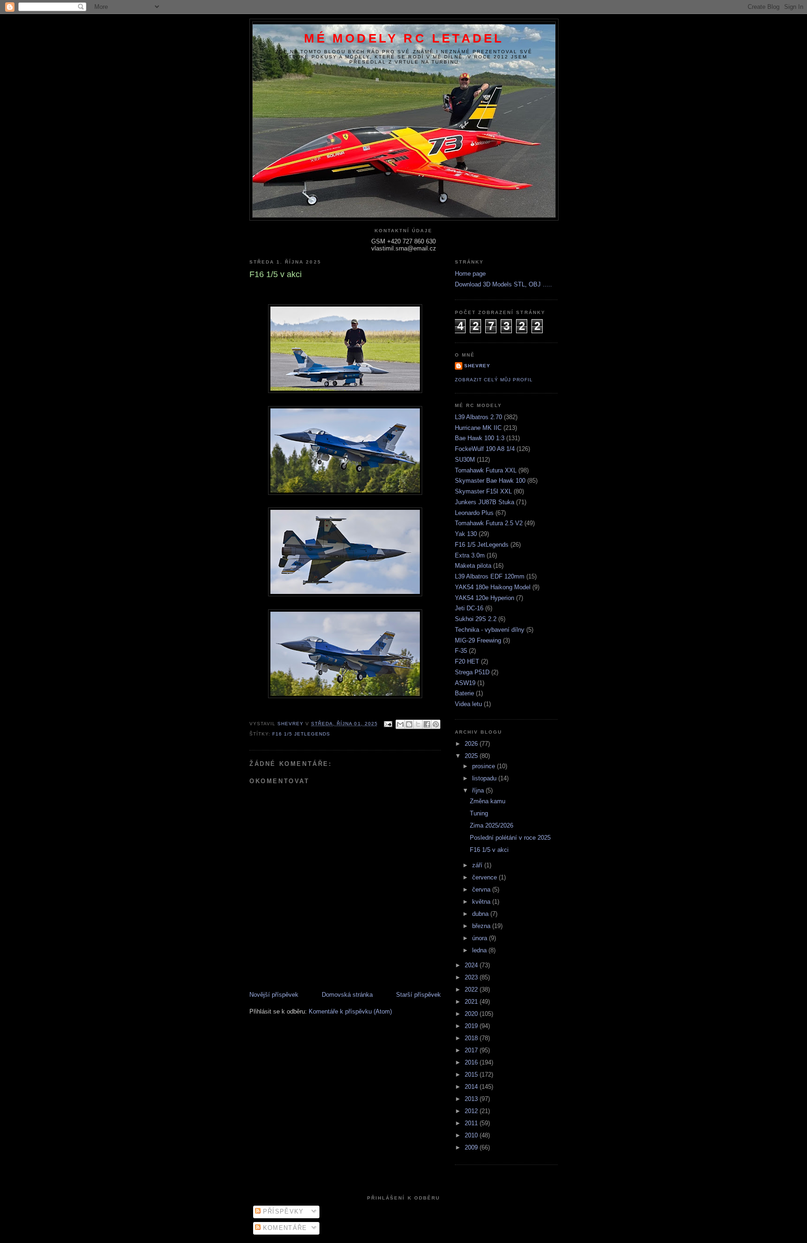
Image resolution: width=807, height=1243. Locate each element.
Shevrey (477, 365)
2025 (472, 755)
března (482, 925)
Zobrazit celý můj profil (494, 379)
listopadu (485, 778)
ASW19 (465, 682)
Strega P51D (472, 672)
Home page (470, 273)
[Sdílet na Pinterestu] (435, 724)
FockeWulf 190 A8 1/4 (485, 448)
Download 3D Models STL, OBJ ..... (503, 284)
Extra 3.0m (470, 555)
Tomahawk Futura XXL (486, 470)
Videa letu (468, 703)
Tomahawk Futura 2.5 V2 (489, 523)
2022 (472, 989)
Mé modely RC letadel (404, 38)
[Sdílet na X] (418, 724)
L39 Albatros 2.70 (478, 417)
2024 (472, 965)
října (479, 790)
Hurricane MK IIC (478, 427)
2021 (472, 1001)
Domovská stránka (347, 994)
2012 (472, 1110)
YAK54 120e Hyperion (484, 597)
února (480, 938)
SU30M (465, 459)
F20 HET (467, 661)
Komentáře (284, 1227)
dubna (481, 913)
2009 (472, 1147)
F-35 (461, 650)
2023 (472, 977)
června (482, 889)
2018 (472, 1038)
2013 (472, 1098)
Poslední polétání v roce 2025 (510, 837)
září (478, 865)
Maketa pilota (473, 565)
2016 (472, 1062)
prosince (484, 766)
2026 (472, 743)
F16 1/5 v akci (489, 849)
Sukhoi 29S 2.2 (475, 618)
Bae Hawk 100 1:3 (479, 438)
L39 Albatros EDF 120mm (489, 576)
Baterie (464, 693)
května (482, 901)
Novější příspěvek (273, 994)
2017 (472, 1050)
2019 (472, 1025)
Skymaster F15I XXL (483, 491)
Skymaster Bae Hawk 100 (490, 480)
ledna (480, 950)
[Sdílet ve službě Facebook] (427, 724)
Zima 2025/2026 (491, 825)
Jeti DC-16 (469, 608)
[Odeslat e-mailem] (400, 724)
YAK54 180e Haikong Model (493, 587)
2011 (472, 1123)
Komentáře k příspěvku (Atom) (350, 1011)
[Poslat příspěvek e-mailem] (388, 723)
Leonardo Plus (474, 512)
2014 (472, 1086)
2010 (472, 1135)
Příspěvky (282, 1211)
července (485, 877)
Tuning (479, 813)
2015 (472, 1074)
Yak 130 (466, 533)
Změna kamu (487, 801)
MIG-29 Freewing (478, 640)
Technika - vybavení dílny (489, 629)
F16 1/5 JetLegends (301, 733)
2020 (472, 1013)
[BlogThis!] (409, 724)
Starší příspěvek (418, 994)
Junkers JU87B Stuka (484, 502)
